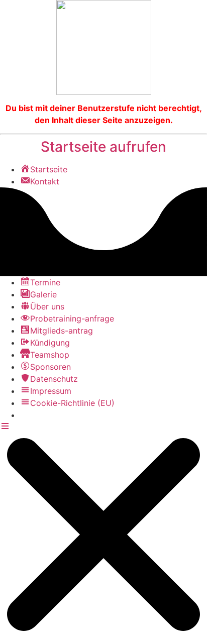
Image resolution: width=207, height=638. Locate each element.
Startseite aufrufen (103, 146)
